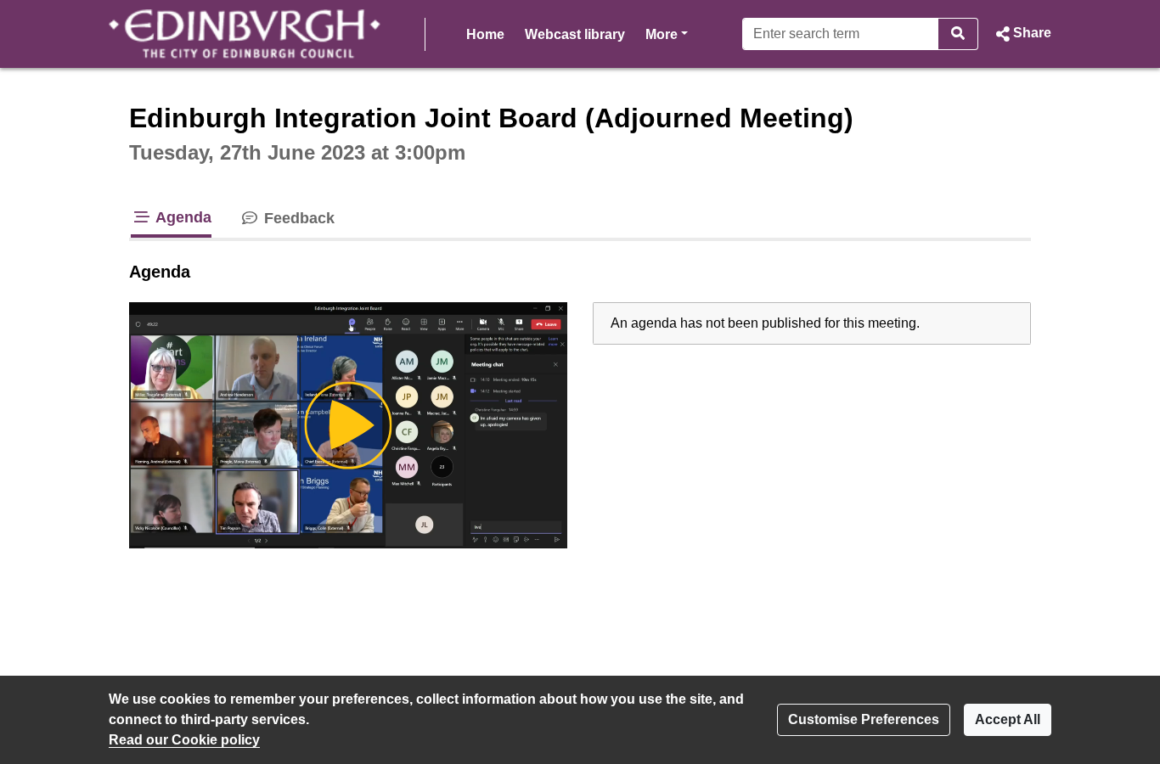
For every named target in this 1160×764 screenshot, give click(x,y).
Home (485, 34)
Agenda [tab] (181, 217)
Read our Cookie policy (184, 740)
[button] (1021, 34)
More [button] (666, 34)
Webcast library (575, 34)
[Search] (958, 34)
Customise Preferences (863, 719)
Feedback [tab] (297, 218)
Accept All (1007, 719)
